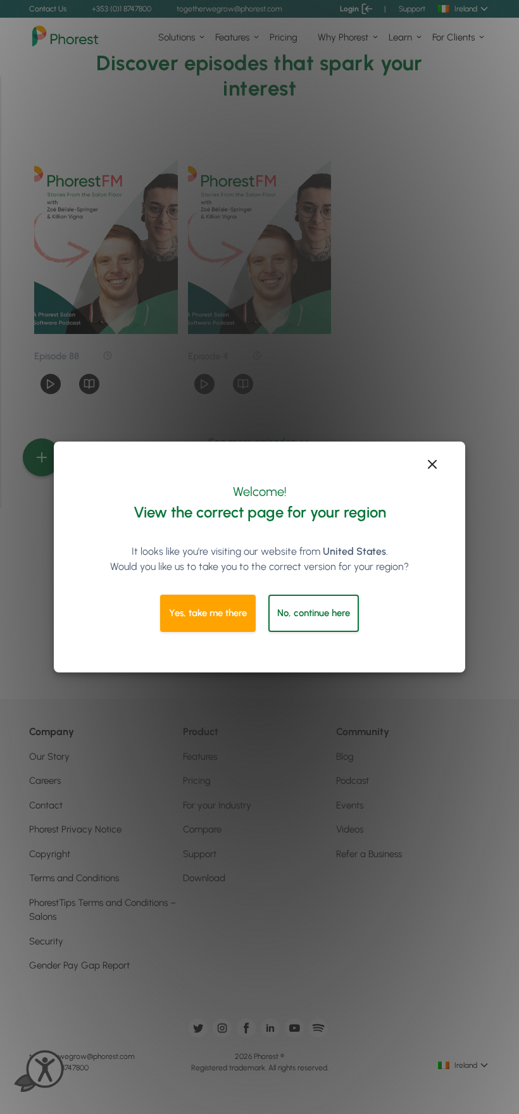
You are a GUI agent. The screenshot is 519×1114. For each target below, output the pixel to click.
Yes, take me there (208, 613)
